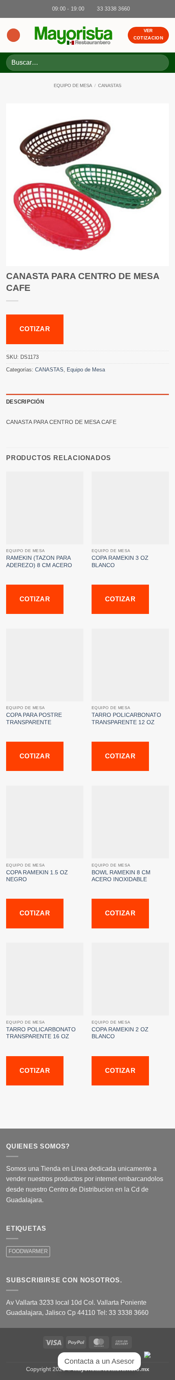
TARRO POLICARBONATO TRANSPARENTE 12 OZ (126, 718)
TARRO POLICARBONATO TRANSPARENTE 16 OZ (41, 1033)
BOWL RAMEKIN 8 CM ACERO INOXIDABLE (121, 876)
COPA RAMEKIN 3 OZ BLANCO (120, 561)
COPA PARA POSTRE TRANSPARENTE (34, 718)
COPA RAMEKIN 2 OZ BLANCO (120, 1033)
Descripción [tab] (25, 402)
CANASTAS (109, 85)
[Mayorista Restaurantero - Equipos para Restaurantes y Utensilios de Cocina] (74, 35)
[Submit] (159, 62)
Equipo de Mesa (73, 85)
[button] (13, 35)
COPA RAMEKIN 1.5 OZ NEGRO (37, 876)
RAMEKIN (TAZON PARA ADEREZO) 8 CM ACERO (40, 561)
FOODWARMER (28, 1251)
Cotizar (35, 328)
